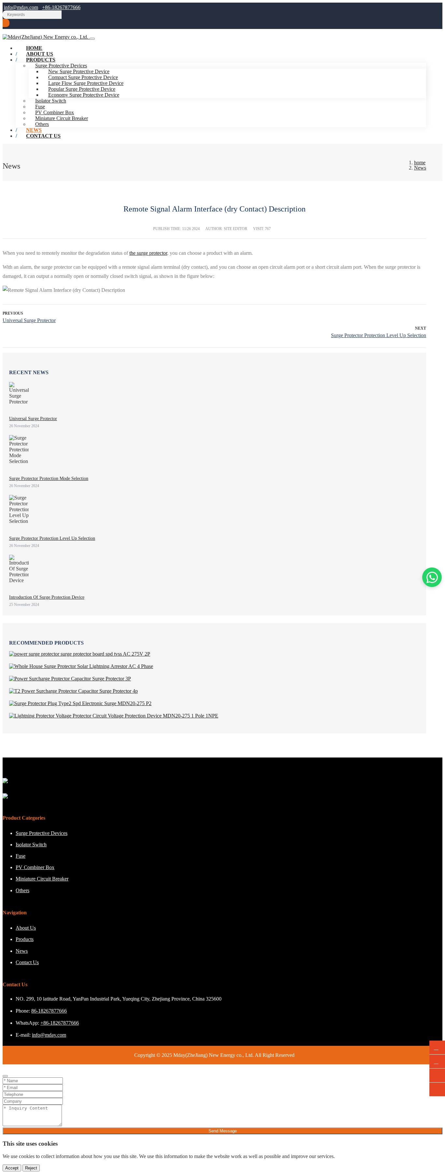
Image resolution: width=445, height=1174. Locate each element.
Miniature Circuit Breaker (61, 118)
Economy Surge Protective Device (83, 95)
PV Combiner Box (54, 112)
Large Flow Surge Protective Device (85, 83)
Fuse (40, 106)
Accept (12, 1168)
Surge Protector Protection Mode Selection (48, 478)
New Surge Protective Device (78, 71)
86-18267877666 (49, 1011)
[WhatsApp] (437, 1048)
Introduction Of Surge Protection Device (46, 597)
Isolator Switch (50, 100)
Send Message (222, 1130)
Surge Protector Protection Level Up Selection (378, 335)
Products (40, 59)
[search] (6, 23)
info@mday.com (21, 7)
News (22, 951)
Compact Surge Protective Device (83, 77)
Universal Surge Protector (29, 320)
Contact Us (43, 136)
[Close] (5, 1076)
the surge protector (148, 253)
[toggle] (92, 39)
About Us (26, 928)
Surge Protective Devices (41, 833)
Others (22, 890)
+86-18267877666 (61, 7)
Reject (31, 1168)
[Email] (437, 1062)
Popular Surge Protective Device (81, 89)
